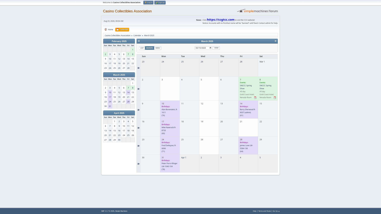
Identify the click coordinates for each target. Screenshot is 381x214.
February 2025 (119, 41)
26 (202, 61)
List (142, 48)
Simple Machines (121, 211)
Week (158, 48)
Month (149, 48)
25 (182, 61)
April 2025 (119, 113)
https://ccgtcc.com (221, 20)
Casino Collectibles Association (127, 11)
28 (241, 61)
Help (254, 211)
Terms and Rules (264, 211)
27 (221, 61)
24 (163, 61)
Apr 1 (183, 157)
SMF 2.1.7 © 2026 (107, 211)
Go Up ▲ (276, 211)
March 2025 (119, 75)
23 (143, 61)
